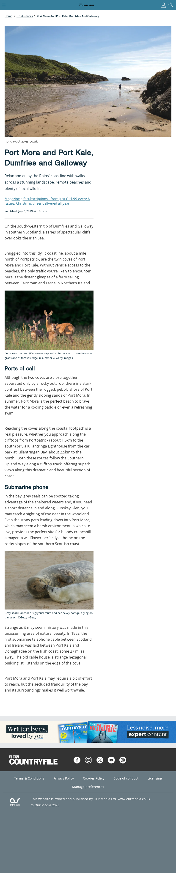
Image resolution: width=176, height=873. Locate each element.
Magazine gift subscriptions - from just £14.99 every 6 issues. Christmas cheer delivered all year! (47, 201)
